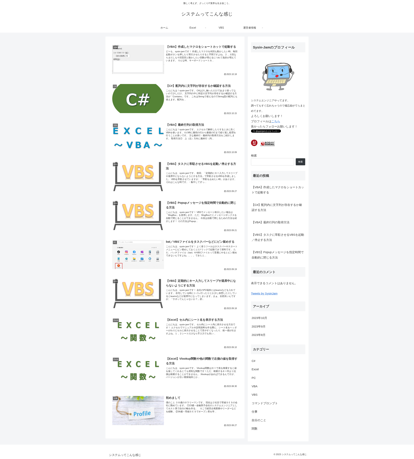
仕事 (254, 411)
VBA (254, 386)
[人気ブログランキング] (267, 145)
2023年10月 (259, 318)
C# (253, 361)
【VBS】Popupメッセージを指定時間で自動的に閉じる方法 (278, 255)
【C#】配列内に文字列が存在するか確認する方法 (277, 207)
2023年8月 (259, 335)
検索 (254, 155)
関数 (254, 428)
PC (254, 378)
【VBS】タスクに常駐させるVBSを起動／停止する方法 (278, 237)
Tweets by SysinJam (264, 293)
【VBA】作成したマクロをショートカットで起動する (278, 190)
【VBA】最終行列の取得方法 (270, 222)
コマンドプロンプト (265, 403)
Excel (255, 369)
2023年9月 (259, 326)
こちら (275, 121)
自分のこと (259, 420)
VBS (254, 394)
